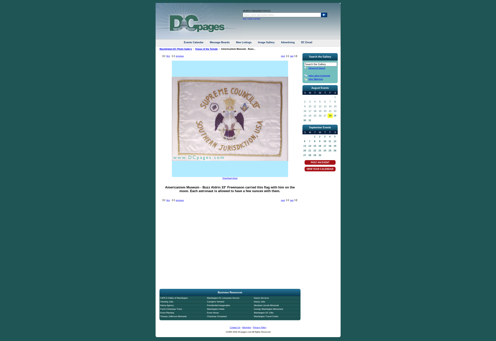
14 (309, 146)
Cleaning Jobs (166, 301)
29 (335, 115)
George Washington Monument (268, 309)
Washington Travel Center (266, 316)
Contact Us (235, 327)
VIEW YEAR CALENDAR (320, 169)
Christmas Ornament (217, 316)
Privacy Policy (259, 327)
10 (325, 141)
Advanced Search (316, 68)
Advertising (288, 42)
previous (180, 56)
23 (320, 150)
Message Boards (220, 42)
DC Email (306, 42)
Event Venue (213, 313)
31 (309, 120)
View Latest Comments (319, 75)
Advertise (246, 327)
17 (325, 146)
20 (304, 150)
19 (335, 146)
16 (320, 146)
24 (325, 150)
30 (304, 120)
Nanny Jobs (259, 301)
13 (304, 146)
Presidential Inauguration (218, 305)
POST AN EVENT (320, 162)
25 (330, 150)
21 (309, 150)
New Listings (243, 42)
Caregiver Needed (215, 301)
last (292, 56)
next (283, 56)
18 (330, 146)
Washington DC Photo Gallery (175, 49)
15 (314, 146)
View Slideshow (315, 79)
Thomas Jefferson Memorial (173, 316)
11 (330, 141)
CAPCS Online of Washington (174, 298)
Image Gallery (266, 42)
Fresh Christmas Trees (171, 309)
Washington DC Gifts (264, 313)
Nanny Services (261, 298)
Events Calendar (193, 42)
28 (330, 115)
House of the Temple (206, 49)
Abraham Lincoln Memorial (266, 305)
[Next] (230, 176)
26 (335, 150)
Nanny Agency (167, 305)
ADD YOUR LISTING (251, 19)
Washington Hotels (216, 309)
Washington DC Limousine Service (223, 298)
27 (304, 155)
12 (335, 141)
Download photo (230, 178)
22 (314, 150)
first (168, 56)
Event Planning (167, 313)
